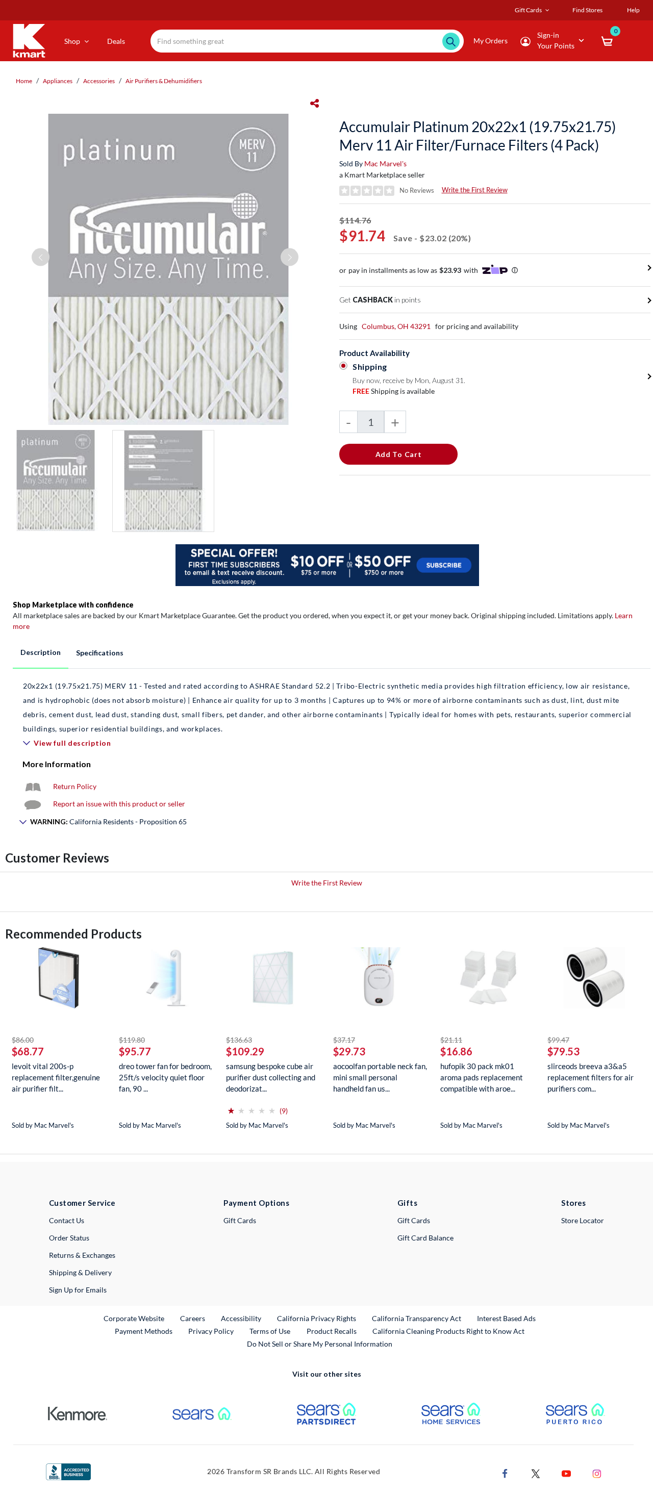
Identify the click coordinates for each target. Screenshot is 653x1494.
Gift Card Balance (425, 1237)
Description (40, 652)
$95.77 (135, 1051)
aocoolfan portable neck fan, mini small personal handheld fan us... (380, 1077)
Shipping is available (394, 391)
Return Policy (74, 786)
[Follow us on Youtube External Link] (566, 1472)
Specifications (99, 652)
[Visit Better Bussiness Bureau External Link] (68, 1470)
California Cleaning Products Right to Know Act (448, 1331)
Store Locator (582, 1220)
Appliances (57, 81)
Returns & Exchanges (82, 1255)
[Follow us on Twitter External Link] (535, 1472)
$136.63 (239, 1039)
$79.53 (563, 1051)
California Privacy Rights (316, 1318)
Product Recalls (332, 1330)
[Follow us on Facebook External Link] (505, 1472)
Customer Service (82, 1202)
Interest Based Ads (506, 1318)
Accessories (99, 81)
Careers (193, 1318)
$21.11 (451, 1039)
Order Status (69, 1237)
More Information (56, 764)
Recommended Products (73, 933)
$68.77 (28, 1051)
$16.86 (456, 1051)
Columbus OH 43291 (396, 326)
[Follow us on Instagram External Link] (597, 1472)
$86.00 (23, 1039)
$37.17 (344, 1039)
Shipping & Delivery (80, 1272)
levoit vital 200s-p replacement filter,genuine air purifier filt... (56, 1077)
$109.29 (245, 1051)
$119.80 (132, 1039)
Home (24, 81)
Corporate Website (134, 1318)
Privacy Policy (211, 1331)
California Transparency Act (416, 1318)
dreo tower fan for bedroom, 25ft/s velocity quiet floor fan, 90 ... (165, 1077)
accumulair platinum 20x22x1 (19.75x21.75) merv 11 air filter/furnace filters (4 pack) (477, 136)
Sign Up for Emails (78, 1289)
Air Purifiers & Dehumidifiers (163, 81)
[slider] (251, 1107)
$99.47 (558, 1039)
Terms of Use (269, 1331)
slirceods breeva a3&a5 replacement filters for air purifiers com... (590, 1077)
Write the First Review (475, 190)
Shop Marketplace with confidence (73, 604)
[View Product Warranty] (32, 786)
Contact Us (66, 1220)
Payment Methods (143, 1331)
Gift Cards (239, 1220)
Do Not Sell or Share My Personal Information (319, 1343)
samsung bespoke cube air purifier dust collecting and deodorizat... (270, 1077)
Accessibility (241, 1318)
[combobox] (307, 41)
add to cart (398, 454)
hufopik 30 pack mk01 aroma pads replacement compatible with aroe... (481, 1077)
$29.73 (349, 1051)
